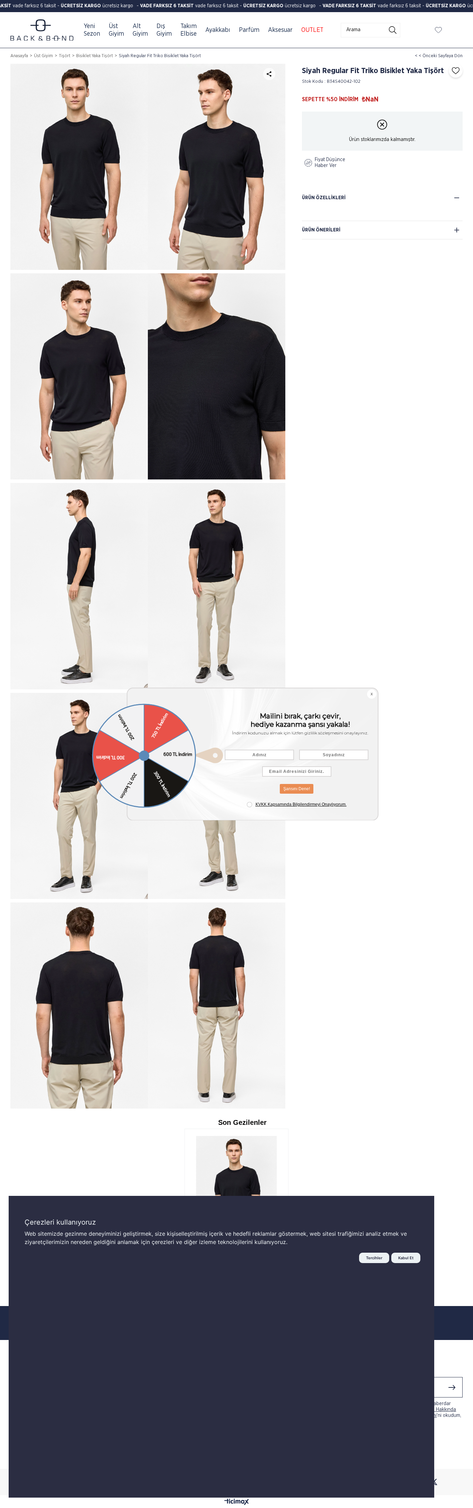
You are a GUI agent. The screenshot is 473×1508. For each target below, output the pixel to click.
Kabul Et (405, 1257)
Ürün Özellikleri (324, 197)
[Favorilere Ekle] (454, 71)
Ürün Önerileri (321, 230)
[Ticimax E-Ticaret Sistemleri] (236, 1502)
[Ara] (392, 30)
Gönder (452, 1387)
